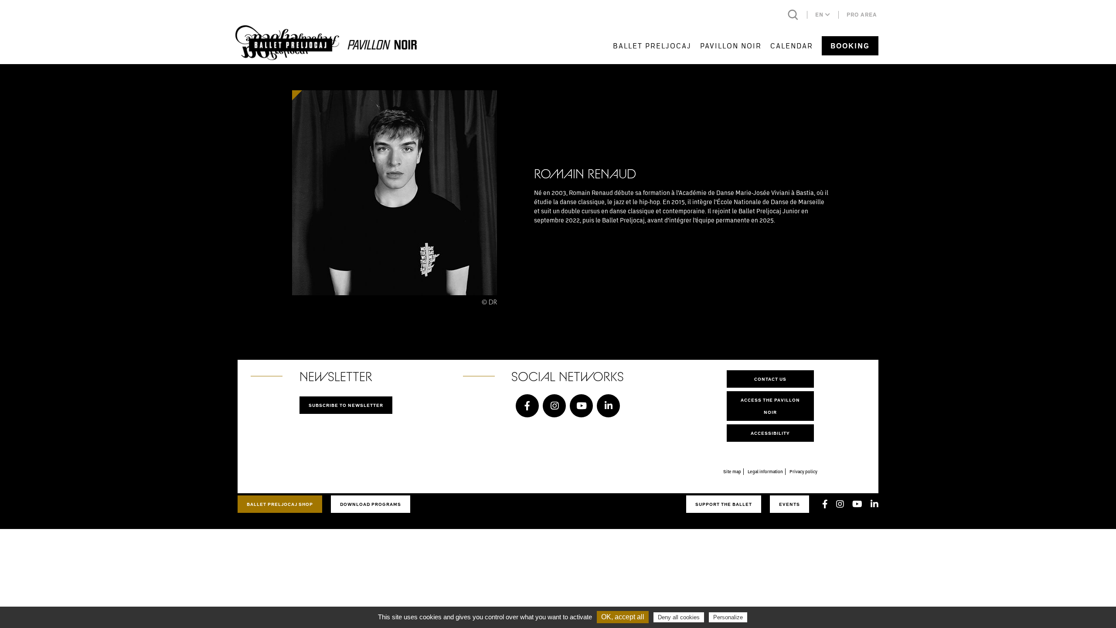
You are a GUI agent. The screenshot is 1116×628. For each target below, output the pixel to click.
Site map (732, 471)
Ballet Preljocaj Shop (280, 504)
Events (789, 504)
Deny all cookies (679, 617)
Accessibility (770, 433)
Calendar (791, 45)
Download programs (370, 504)
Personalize (728, 617)
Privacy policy (803, 471)
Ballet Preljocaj (652, 45)
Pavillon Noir (731, 45)
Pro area (862, 14)
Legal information (765, 471)
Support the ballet (723, 504)
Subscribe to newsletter (346, 405)
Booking (850, 46)
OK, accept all (622, 617)
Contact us (770, 379)
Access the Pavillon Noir (770, 406)
